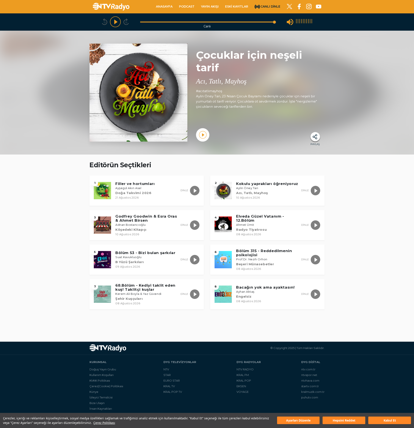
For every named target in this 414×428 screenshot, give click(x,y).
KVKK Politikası (99, 380)
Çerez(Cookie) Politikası (106, 386)
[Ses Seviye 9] (310, 22)
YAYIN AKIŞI (210, 6)
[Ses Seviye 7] (306, 22)
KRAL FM (243, 375)
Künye (93, 391)
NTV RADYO (245, 369)
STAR (167, 375)
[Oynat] (115, 22)
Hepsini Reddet (344, 421)
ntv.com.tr (308, 369)
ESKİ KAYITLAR (236, 6)
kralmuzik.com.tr (313, 391)
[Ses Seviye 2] (298, 22)
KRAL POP (244, 380)
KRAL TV (169, 386)
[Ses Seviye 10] (312, 22)
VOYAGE (243, 391)
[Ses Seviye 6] (305, 22)
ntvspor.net (309, 375)
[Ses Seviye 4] (301, 22)
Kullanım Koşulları (101, 375)
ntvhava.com (310, 380)
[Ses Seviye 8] (308, 22)
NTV (166, 369)
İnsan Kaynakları (100, 408)
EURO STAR (171, 380)
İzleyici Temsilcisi (101, 397)
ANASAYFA (164, 6)
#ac (199, 91)
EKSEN (241, 386)
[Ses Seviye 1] (296, 22)
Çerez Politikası (104, 423)
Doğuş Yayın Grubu (102, 369)
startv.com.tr (310, 386)
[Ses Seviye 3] (300, 22)
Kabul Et (390, 421)
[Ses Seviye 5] (303, 22)
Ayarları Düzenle (298, 421)
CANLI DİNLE (270, 6)
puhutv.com (309, 397)
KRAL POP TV (172, 391)
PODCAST (186, 6)
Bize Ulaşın (97, 403)
